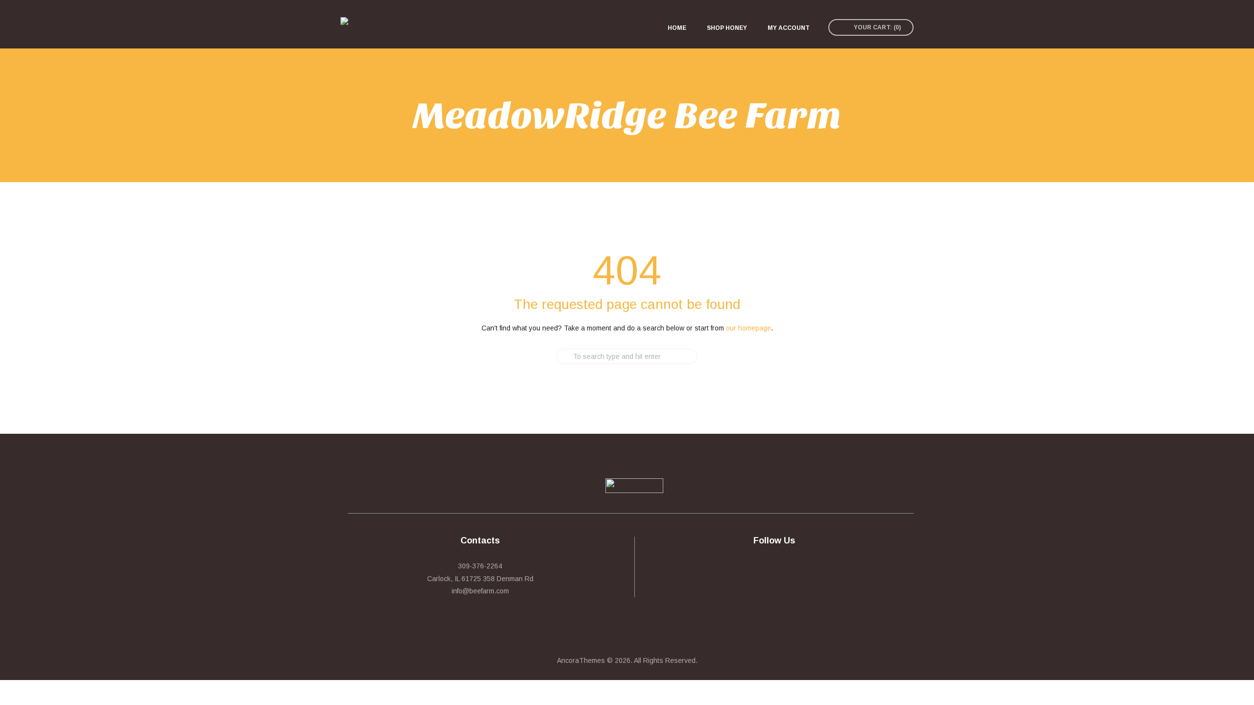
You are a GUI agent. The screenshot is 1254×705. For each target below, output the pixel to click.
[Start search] (548, 356)
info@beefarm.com (480, 591)
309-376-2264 (480, 566)
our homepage (748, 328)
